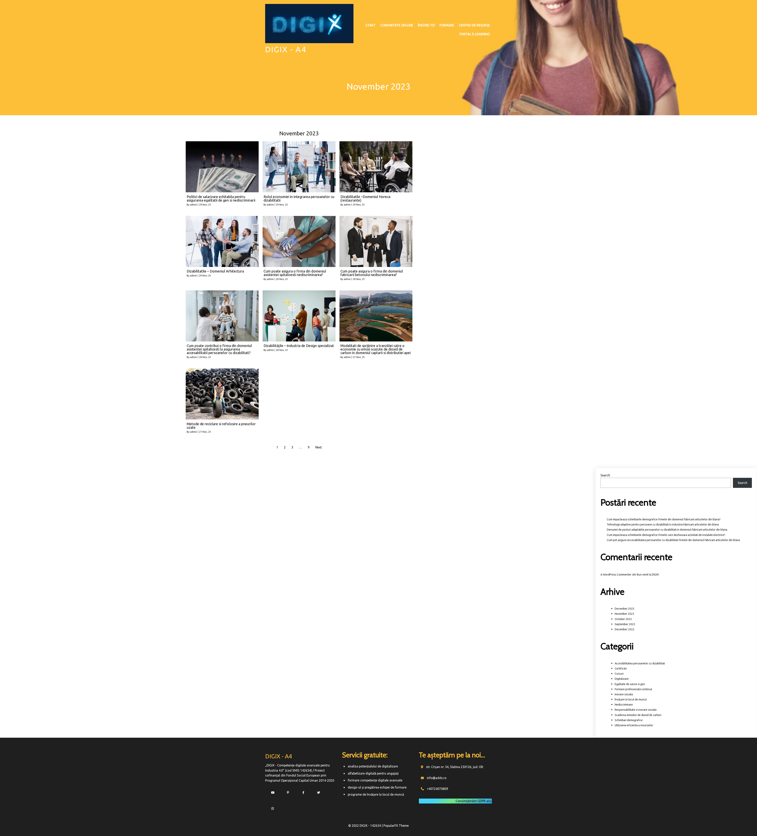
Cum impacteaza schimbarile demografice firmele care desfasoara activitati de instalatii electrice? (666, 535)
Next (318, 447)
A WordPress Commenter (615, 574)
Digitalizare (622, 678)
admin (193, 204)
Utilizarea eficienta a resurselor (634, 725)
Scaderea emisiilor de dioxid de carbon (638, 715)
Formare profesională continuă (633, 689)
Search (605, 475)
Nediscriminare (624, 704)
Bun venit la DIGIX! (648, 574)
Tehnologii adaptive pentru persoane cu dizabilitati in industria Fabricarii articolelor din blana (663, 524)
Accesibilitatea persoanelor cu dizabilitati (640, 663)
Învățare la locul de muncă (631, 699)
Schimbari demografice (629, 720)
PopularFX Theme (396, 825)
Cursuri (619, 673)
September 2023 (625, 624)
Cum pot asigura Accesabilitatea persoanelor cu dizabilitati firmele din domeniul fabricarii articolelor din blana (673, 540)
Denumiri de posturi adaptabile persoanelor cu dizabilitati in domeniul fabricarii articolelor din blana (667, 529)
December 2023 (624, 608)
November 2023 (624, 613)
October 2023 (623, 619)
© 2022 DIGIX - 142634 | (365, 825)
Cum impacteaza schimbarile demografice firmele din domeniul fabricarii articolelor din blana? (664, 519)
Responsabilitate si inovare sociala (635, 709)
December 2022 (624, 629)
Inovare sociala (624, 694)
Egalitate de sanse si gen (630, 684)
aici (488, 801)
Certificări (621, 668)
